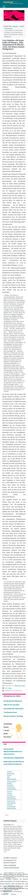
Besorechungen (11, 779)
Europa (9, 775)
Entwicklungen (11, 806)
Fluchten (6, 727)
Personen (10, 804)
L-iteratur (6, 730)
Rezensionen (7, 737)
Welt (8, 777)
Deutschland (10, 773)
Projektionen (10, 787)
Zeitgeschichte (11, 803)
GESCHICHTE (11, 801)
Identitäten (10, 785)
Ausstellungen (8, 724)
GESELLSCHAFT (12, 781)
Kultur (10, 688)
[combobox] (11, 815)
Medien (6, 733)
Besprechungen (11, 788)
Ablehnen (13, 894)
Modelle (9, 783)
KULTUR (9, 791)
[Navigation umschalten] (4, 7)
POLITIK (9, 771)
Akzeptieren (4, 894)
